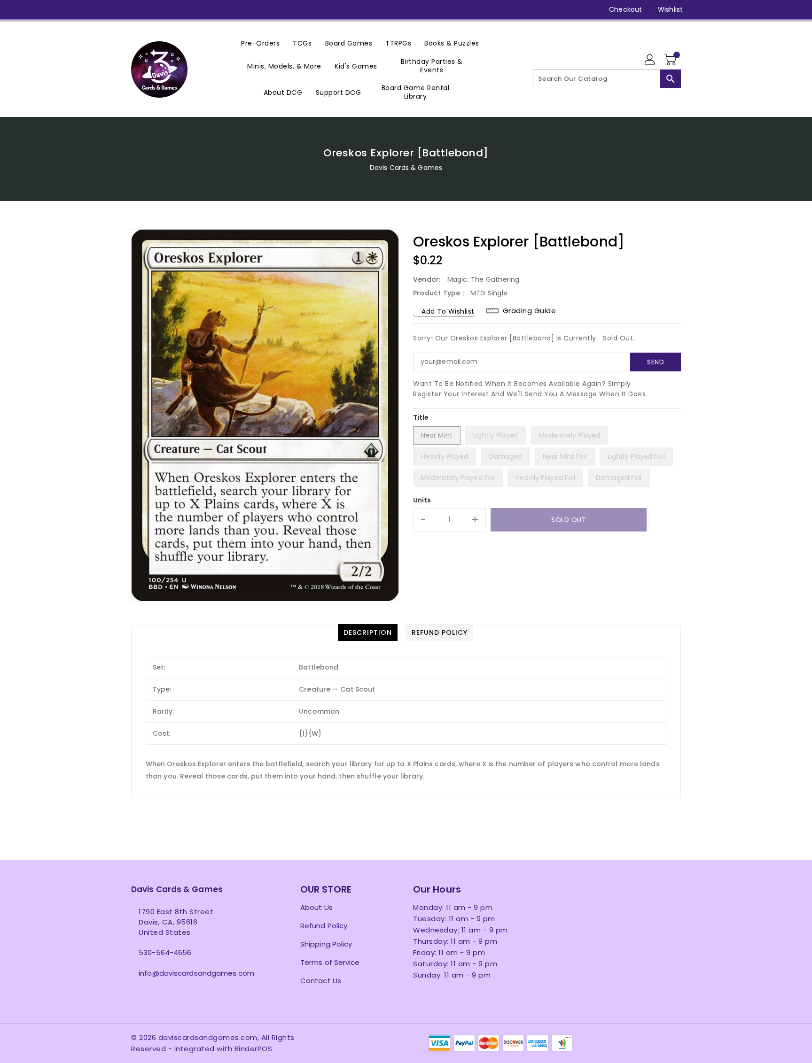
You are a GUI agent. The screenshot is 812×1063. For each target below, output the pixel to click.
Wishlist (670, 9)
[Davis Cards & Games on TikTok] (226, 9)
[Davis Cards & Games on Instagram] (154, 9)
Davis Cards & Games (406, 167)
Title (421, 417)
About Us (316, 907)
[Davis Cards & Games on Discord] (189, 9)
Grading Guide (529, 311)
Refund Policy (323, 926)
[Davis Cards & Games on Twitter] (136, 9)
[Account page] (650, 60)
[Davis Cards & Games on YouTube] (171, 9)
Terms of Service (330, 962)
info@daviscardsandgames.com (196, 973)
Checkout (625, 9)
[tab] (368, 632)
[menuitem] (260, 43)
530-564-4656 (165, 952)
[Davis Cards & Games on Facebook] (118, 9)
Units (422, 500)
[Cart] (671, 60)
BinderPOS (253, 1049)
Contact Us (320, 981)
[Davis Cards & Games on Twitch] (208, 9)
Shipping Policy (326, 944)
